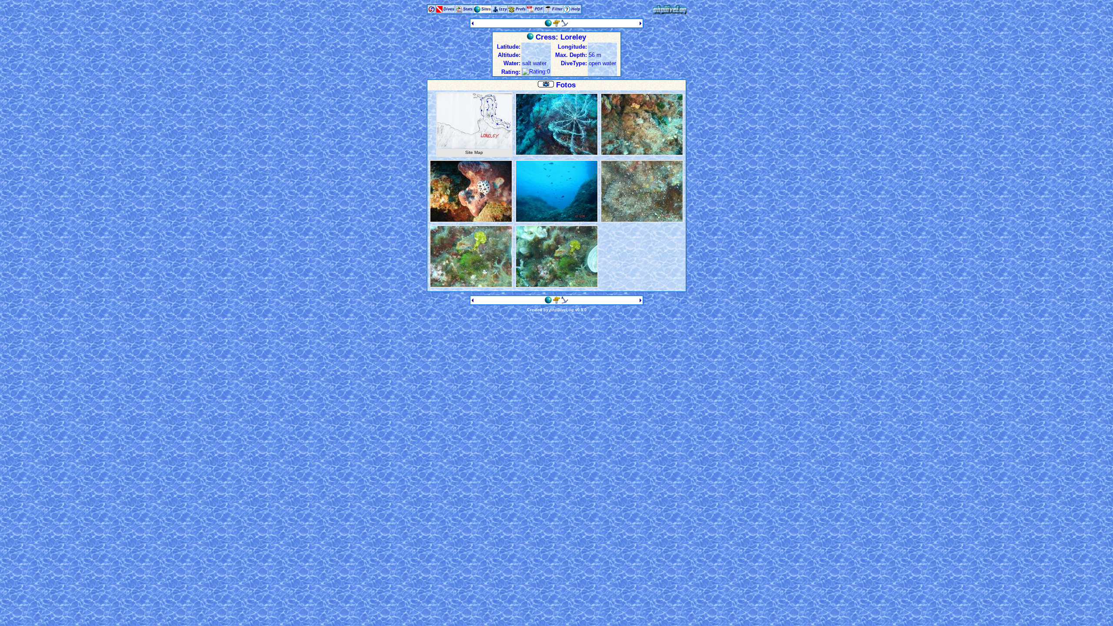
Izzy (503, 9)
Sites (486, 9)
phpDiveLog (562, 310)
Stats (468, 9)
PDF (539, 9)
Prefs (521, 9)
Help (575, 9)
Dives (448, 9)
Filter (557, 9)
